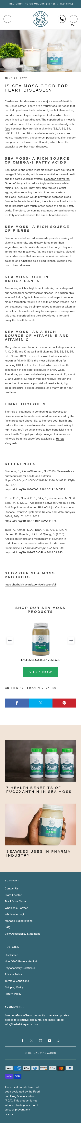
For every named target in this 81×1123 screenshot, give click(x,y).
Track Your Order (15, 901)
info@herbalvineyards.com (21, 1024)
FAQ (7, 927)
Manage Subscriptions (18, 920)
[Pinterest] (64, 703)
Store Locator (13, 894)
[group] (40, 641)
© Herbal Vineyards (40, 1053)
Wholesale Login (15, 914)
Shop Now (40, 672)
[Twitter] (40, 703)
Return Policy (13, 993)
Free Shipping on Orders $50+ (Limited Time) (40, 4)
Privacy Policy (13, 974)
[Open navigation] (7, 19)
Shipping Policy (14, 987)
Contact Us (11, 888)
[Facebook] (17, 703)
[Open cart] (73, 19)
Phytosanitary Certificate (20, 967)
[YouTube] (49, 1040)
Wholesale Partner (16, 907)
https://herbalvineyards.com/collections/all (30, 584)
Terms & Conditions (17, 980)
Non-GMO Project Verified (21, 961)
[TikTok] (58, 1040)
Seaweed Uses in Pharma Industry (38, 853)
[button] (10, 640)
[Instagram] (40, 1040)
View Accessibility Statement (22, 933)
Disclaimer (11, 955)
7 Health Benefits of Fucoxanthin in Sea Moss (39, 790)
